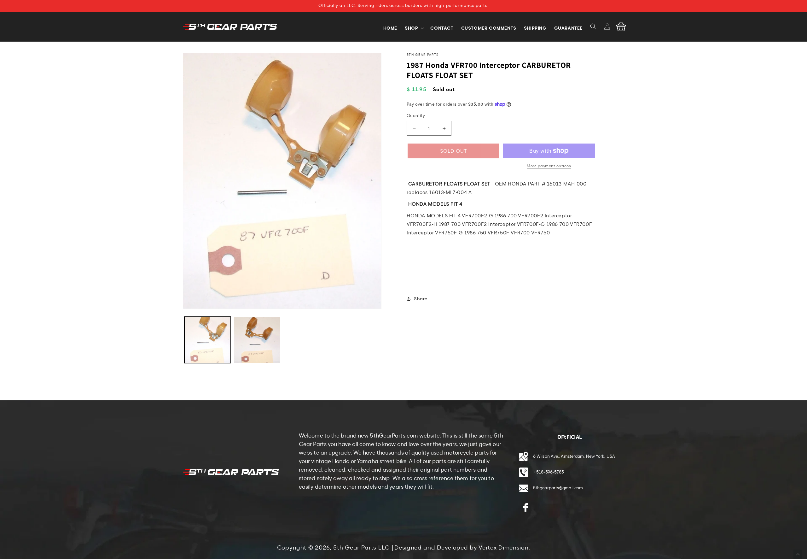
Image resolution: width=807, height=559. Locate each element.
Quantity (416, 115)
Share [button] (420, 299)
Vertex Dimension (503, 547)
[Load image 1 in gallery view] (207, 340)
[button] (593, 26)
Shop (411, 28)
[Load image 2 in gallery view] (257, 340)
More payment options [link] (549, 166)
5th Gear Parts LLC (361, 547)
